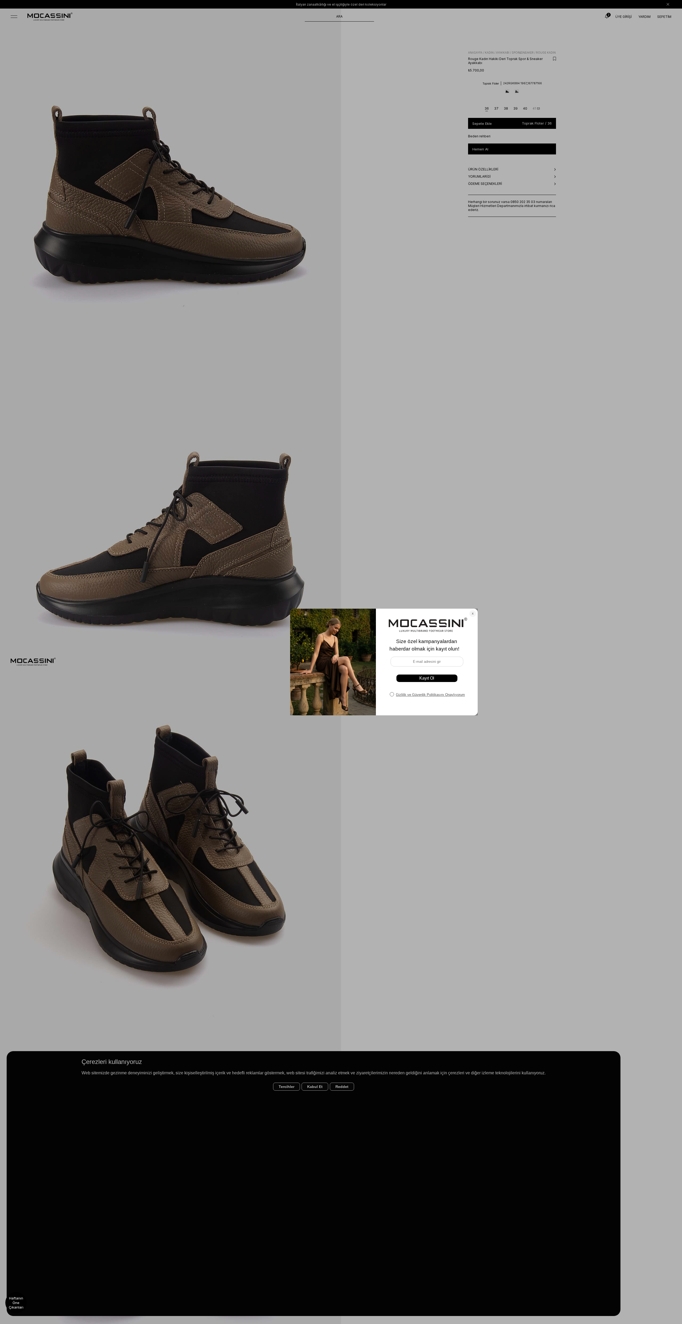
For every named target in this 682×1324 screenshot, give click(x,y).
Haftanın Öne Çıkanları (16, 1302)
